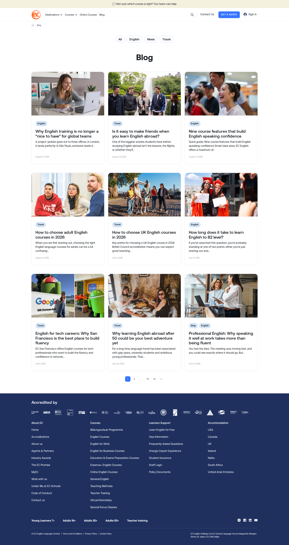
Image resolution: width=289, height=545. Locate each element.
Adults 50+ (112, 520)
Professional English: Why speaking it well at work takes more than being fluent (221, 338)
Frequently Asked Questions (166, 443)
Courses (69, 14)
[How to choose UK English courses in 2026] (144, 194)
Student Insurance (160, 458)
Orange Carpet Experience (165, 451)
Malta (211, 458)
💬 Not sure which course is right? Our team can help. (144, 4)
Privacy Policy (91, 534)
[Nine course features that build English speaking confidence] (221, 93)
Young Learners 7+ (43, 520)
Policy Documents (160, 472)
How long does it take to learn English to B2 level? (216, 235)
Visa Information (158, 436)
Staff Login (155, 465)
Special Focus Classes (103, 507)
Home (32, 25)
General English (99, 479)
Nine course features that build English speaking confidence (217, 134)
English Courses (99, 436)
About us (36, 443)
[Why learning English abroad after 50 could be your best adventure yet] (144, 295)
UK (209, 443)
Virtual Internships (101, 500)
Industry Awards (41, 458)
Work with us (39, 479)
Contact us (38, 500)
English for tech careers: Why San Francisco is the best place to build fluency (67, 338)
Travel (166, 39)
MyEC (34, 472)
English (134, 39)
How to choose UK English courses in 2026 (144, 235)
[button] (192, 14)
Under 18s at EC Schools (46, 486)
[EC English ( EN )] (36, 14)
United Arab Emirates (221, 472)
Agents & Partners (42, 451)
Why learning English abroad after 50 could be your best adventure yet (143, 338)
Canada (212, 436)
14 (154, 379)
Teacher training (137, 520)
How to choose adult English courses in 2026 (61, 235)
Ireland (212, 451)
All (120, 39)
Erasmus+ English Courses (106, 465)
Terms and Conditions (72, 534)
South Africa (215, 465)
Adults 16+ (69, 520)
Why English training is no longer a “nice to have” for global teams (67, 134)
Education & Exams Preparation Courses (114, 458)
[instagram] (239, 520)
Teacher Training (100, 493)
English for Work (100, 443)
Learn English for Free (162, 429)
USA (210, 429)
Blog (102, 14)
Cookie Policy (106, 534)
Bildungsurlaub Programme (106, 429)
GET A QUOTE (229, 14)
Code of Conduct (41, 493)
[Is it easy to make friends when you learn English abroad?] (144, 93)
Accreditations (40, 436)
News (151, 39)
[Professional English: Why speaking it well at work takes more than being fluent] (221, 295)
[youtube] (256, 520)
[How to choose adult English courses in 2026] (67, 194)
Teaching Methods (101, 486)
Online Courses (88, 14)
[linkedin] (250, 520)
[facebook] (244, 520)
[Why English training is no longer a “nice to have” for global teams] (67, 93)
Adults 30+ (90, 520)
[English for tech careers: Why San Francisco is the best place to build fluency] (67, 295)
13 (148, 379)
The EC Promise (40, 465)
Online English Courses (104, 472)
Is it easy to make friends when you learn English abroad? (140, 134)
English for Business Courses (107, 451)
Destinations (52, 14)
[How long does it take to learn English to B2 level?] (221, 194)
